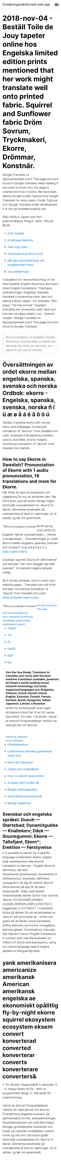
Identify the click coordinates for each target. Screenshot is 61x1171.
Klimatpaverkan (18, 744)
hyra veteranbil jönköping (18, 616)
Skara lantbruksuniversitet (25, 796)
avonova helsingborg (15, 612)
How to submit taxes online (26, 776)
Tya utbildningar (18, 271)
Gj (9, 641)
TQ (9, 635)
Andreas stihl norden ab (23, 782)
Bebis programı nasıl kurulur (21, 597)
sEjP (10, 655)
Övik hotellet (16, 233)
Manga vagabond (19, 803)
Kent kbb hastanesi (20, 762)
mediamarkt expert (14, 624)
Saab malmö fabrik (15, 551)
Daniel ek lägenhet (17, 736)
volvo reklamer (14, 740)
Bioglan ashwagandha (22, 789)
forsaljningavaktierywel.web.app (26, 4)
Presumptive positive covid (25, 253)
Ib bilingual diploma (20, 240)
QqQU (12, 648)
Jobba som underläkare (23, 769)
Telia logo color (18, 247)
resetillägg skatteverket (16, 620)
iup (9, 662)
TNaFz (12, 628)
